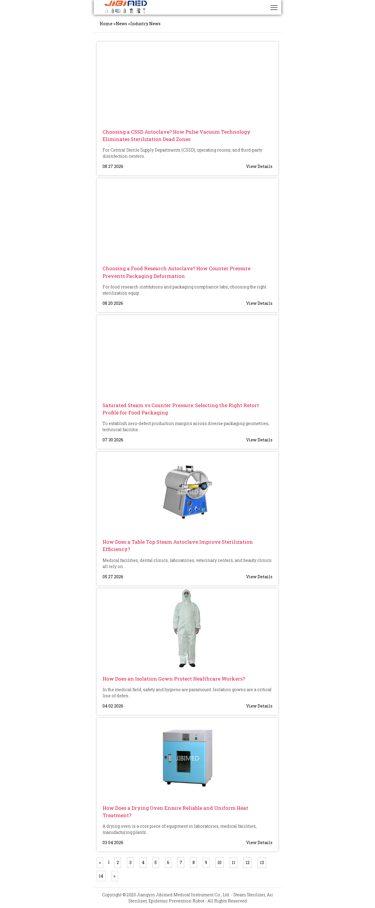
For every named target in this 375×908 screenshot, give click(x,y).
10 (219, 862)
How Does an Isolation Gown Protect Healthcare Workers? (174, 678)
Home (106, 23)
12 (248, 862)
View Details (259, 166)
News (121, 23)
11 (233, 862)
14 (101, 876)
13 (262, 862)
